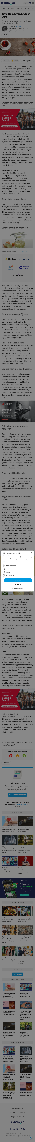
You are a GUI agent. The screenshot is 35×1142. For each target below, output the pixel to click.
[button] (17, 588)
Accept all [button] (18, 580)
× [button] (31, 552)
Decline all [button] (18, 584)
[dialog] (17, 571)
